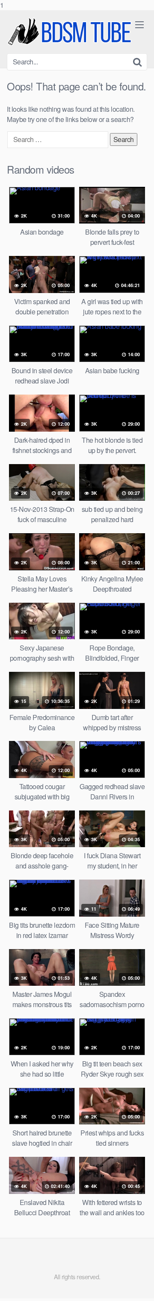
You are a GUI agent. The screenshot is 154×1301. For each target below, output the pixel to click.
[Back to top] (139, 1285)
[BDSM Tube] (71, 31)
